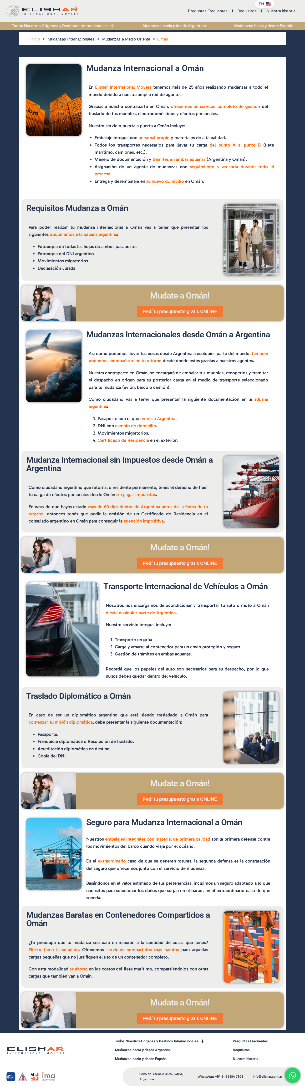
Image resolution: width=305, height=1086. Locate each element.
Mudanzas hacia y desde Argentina (174, 25)
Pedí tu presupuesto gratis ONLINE (180, 311)
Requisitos (247, 11)
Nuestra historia (281, 11)
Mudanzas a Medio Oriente (126, 39)
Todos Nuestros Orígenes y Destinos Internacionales (60, 25)
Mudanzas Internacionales (71, 39)
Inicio (35, 39)
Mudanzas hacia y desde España (263, 25)
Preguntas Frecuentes (208, 11)
